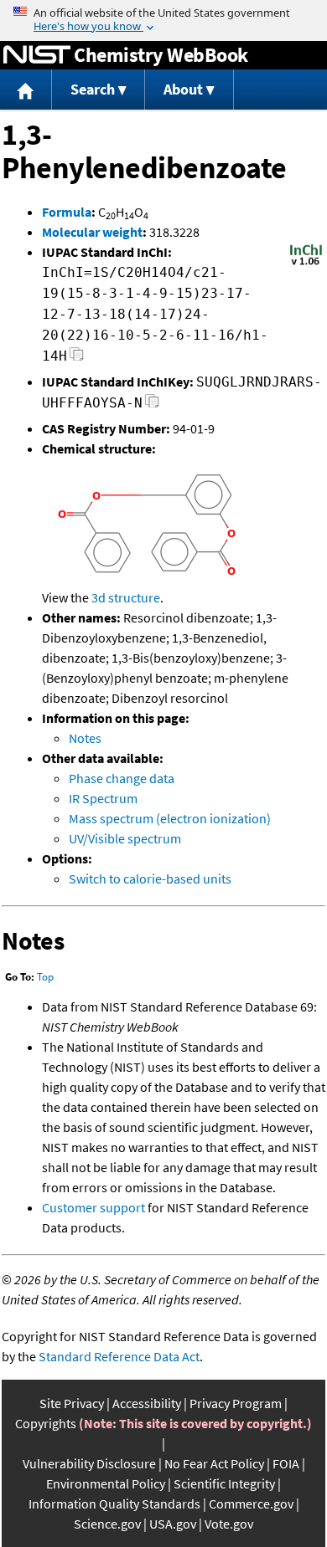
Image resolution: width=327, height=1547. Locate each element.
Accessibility (146, 1403)
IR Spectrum (103, 798)
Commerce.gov (251, 1503)
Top (45, 977)
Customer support (93, 1207)
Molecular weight (92, 231)
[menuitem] (26, 89)
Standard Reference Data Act (119, 1356)
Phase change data (121, 778)
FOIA (285, 1463)
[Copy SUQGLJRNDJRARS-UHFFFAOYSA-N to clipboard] (152, 405)
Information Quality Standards (114, 1503)
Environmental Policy (105, 1483)
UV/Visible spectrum (125, 838)
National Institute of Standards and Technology (36, 55)
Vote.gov (229, 1523)
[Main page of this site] (26, 89)
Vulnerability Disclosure (89, 1463)
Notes (85, 738)
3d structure (125, 597)
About (183, 89)
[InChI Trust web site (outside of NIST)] (306, 263)
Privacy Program (235, 1403)
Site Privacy (71, 1403)
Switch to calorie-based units (150, 878)
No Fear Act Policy (214, 1463)
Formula (66, 211)
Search (92, 89)
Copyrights (45, 1423)
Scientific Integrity (224, 1483)
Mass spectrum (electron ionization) (170, 818)
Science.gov (107, 1523)
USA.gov (172, 1523)
